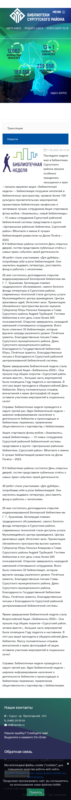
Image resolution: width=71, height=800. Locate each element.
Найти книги (13, 28)
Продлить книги (33, 28)
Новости (12, 139)
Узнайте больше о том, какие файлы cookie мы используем (35, 775)
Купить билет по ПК (58, 28)
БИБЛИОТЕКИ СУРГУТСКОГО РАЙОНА (45, 17)
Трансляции (15, 128)
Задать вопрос (58, 93)
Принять (35, 792)
